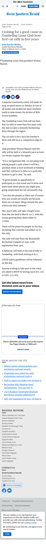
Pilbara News (6, 456)
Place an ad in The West (10, 510)
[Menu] (3, 6)
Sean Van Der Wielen (11, 52)
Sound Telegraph (7, 461)
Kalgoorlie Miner (7, 440)
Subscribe (33, 6)
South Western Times (9, 458)
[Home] (7, 6)
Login (23, 6)
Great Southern (26, 24)
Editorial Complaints (22, 506)
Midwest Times (7, 448)
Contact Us (6, 501)
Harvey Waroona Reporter (10, 437)
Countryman (6, 429)
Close (7, 534)
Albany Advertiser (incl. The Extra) (13, 415)
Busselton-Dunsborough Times (12, 426)
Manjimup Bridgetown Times (12, 445)
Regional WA (6, 27)
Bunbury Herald (7, 423)
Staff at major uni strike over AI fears (21, 380)
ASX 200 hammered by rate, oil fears (21, 399)
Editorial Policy (7, 506)
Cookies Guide (30, 522)
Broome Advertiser (8, 421)
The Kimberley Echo (9, 442)
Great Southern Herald (10, 24)
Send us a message (14, 485)
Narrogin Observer (8, 450)
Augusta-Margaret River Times (12, 418)
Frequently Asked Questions (22, 501)
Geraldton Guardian (8, 431)
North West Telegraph (9, 453)
